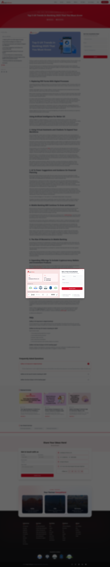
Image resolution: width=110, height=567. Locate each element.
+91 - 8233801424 (47, 278)
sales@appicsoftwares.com (33, 278)
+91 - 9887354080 (47, 280)
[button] (63, 279)
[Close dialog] (83, 271)
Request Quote (72, 288)
